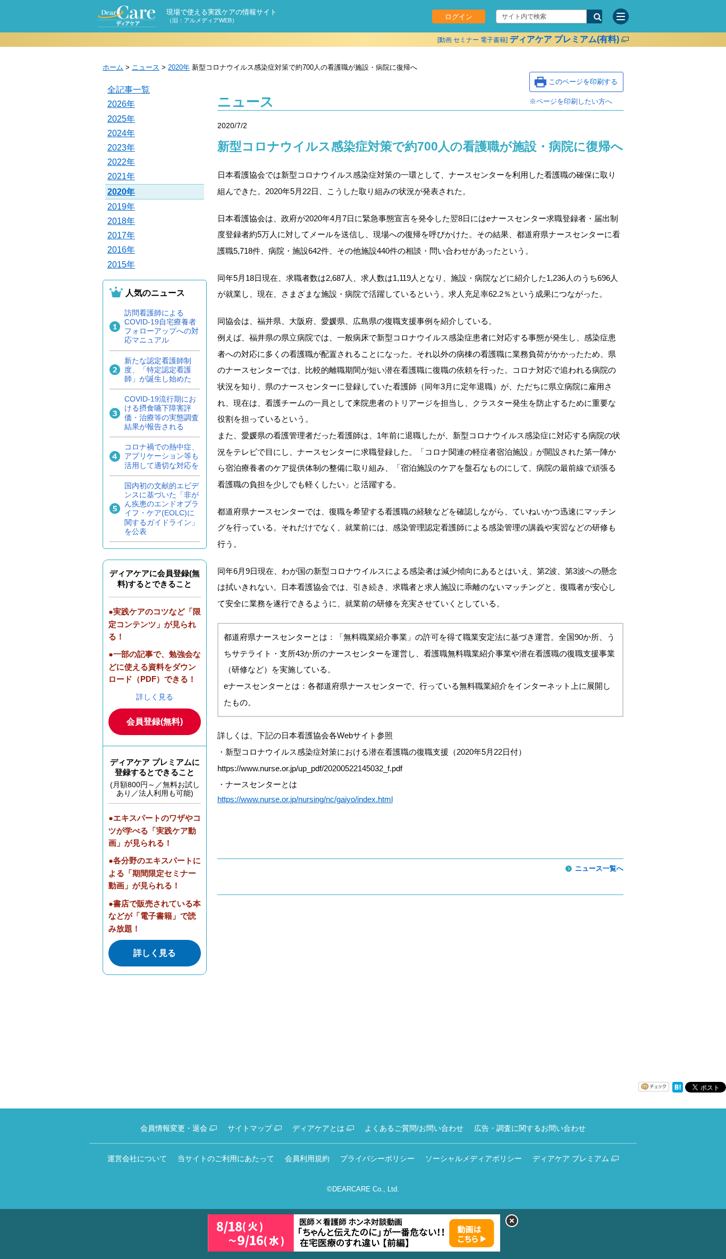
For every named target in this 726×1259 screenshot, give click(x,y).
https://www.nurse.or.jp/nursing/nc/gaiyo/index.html (305, 799)
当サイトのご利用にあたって (226, 1158)
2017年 (121, 235)
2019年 (121, 206)
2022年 (121, 161)
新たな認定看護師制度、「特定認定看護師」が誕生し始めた (157, 369)
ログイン (458, 17)
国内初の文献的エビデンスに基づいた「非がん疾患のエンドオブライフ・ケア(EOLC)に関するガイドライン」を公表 (161, 508)
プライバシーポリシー (377, 1158)
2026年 (121, 104)
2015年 (121, 264)
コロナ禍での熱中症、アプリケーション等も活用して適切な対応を (161, 456)
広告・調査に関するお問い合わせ (530, 1128)
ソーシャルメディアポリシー (473, 1158)
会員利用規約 (307, 1158)
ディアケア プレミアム (571, 1158)
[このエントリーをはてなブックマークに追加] (677, 1090)
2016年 (121, 249)
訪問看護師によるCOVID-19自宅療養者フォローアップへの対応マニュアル (161, 327)
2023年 (121, 147)
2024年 (121, 133)
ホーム (113, 67)
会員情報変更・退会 (173, 1128)
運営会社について (137, 1158)
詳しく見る (154, 697)
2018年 (121, 221)
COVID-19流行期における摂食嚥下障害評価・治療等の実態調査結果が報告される (161, 413)
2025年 (121, 118)
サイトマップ (249, 1128)
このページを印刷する (583, 82)
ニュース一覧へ (599, 868)
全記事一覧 (128, 89)
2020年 (179, 67)
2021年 (121, 176)
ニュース (145, 67)
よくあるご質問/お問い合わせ (414, 1128)
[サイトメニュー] (621, 16)
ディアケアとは (318, 1128)
